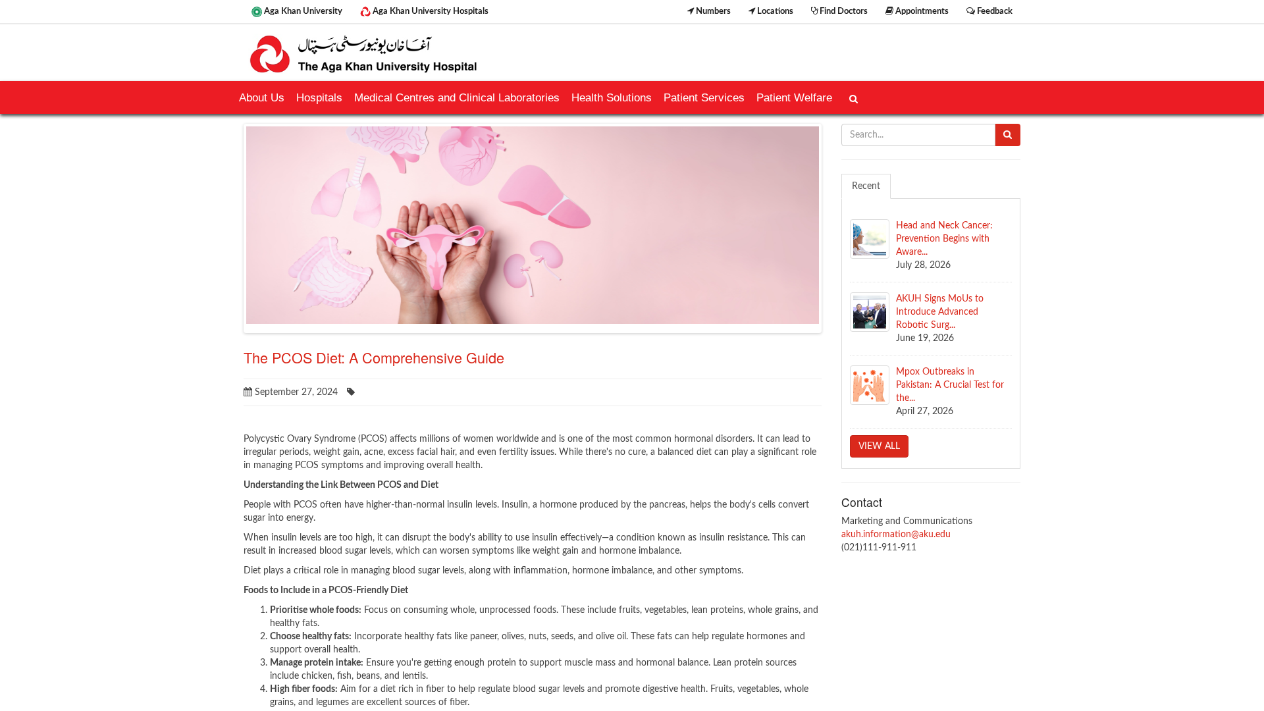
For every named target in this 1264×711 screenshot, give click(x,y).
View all (879, 446)
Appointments (921, 11)
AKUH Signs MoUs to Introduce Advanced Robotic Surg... (940, 312)
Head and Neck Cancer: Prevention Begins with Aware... (944, 239)
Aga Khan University (302, 11)
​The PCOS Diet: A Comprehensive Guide (374, 357)
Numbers (712, 11)
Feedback (994, 11)
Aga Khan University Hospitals (429, 11)
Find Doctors (843, 11)
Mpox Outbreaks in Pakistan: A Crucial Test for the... (950, 385)
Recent (866, 186)
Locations (774, 11)
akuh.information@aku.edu (896, 534)
